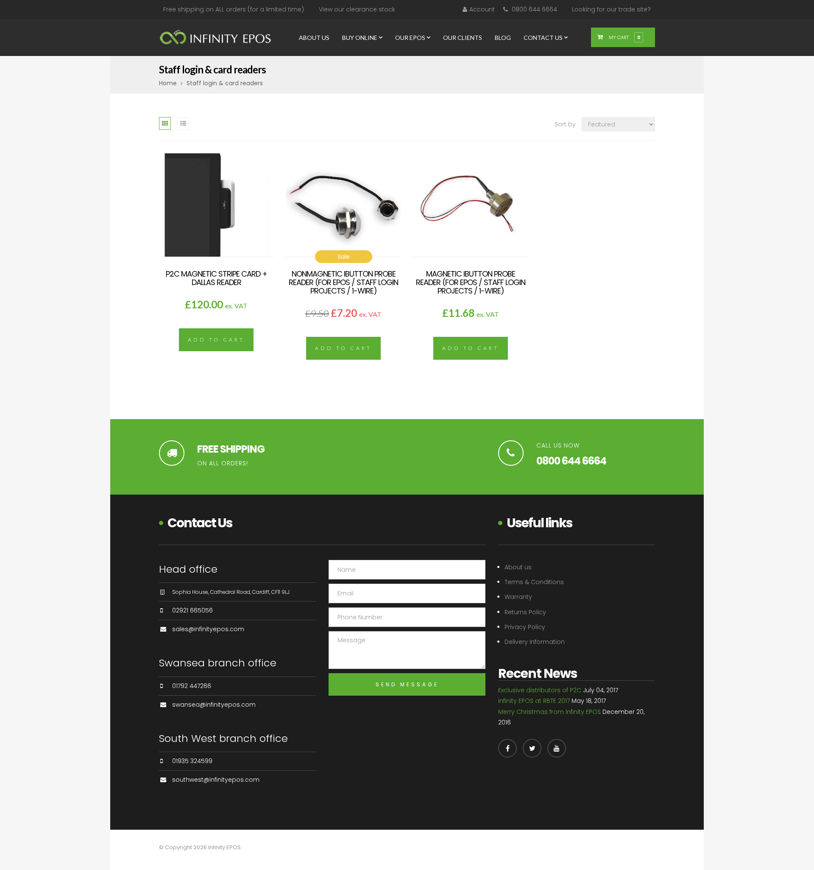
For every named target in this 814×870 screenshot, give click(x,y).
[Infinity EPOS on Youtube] (556, 748)
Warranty (518, 597)
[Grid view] (165, 123)
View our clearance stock (357, 9)
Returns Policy (525, 612)
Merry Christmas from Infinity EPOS (549, 712)
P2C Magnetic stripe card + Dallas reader (216, 278)
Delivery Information (535, 642)
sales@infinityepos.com (208, 629)
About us (518, 567)
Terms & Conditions (534, 582)
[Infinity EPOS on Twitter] (532, 748)
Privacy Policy (525, 627)
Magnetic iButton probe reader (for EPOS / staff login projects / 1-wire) (470, 282)
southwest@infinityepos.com (215, 779)
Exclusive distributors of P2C (539, 690)
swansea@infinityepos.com (214, 704)
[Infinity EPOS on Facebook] (507, 748)
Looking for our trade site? (611, 9)
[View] (216, 216)
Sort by (565, 124)
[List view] (183, 123)
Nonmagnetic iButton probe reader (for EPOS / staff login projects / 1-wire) (343, 282)
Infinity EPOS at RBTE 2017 (534, 701)
